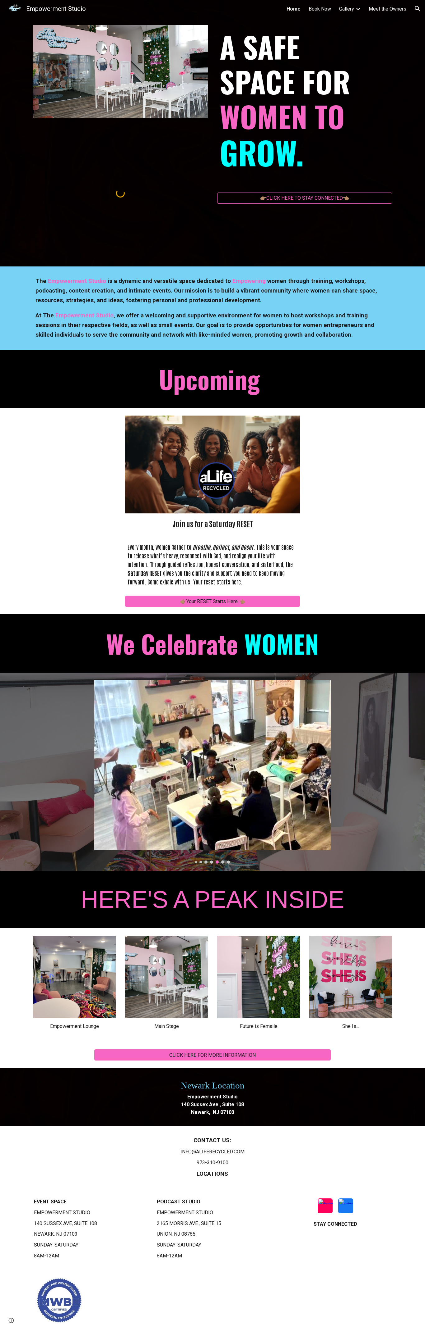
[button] (417, 8)
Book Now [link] (320, 9)
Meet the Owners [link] (387, 9)
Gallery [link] (346, 9)
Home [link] (294, 9)
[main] (304, 109)
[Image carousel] (212, 772)
